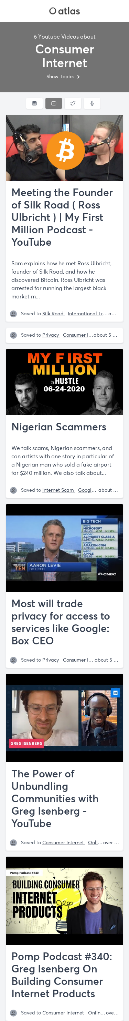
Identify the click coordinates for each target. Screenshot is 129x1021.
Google (87, 490)
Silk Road (53, 314)
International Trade (90, 314)
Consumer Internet (84, 335)
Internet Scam (58, 490)
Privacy (51, 335)
